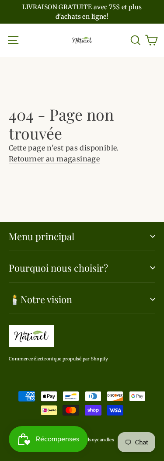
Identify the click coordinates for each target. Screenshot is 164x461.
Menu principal (41, 236)
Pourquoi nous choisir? (58, 267)
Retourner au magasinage (54, 158)
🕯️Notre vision (40, 299)
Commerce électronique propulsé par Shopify (58, 359)
